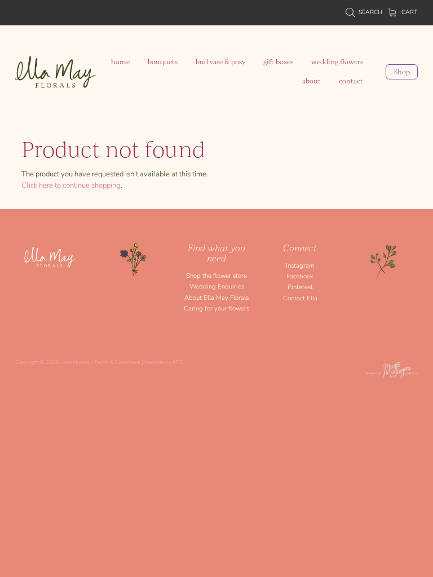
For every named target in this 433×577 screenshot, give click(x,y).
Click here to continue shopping (71, 185)
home (120, 61)
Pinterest (300, 286)
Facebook (299, 276)
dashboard (77, 362)
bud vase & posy (220, 61)
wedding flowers (337, 61)
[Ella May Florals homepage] (55, 71)
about (311, 81)
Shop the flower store (216, 275)
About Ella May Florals (216, 297)
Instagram (300, 265)
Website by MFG (164, 362)
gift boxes (278, 61)
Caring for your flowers (216, 308)
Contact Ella (300, 298)
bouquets (163, 61)
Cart (408, 12)
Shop (402, 72)
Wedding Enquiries (216, 286)
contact (351, 81)
